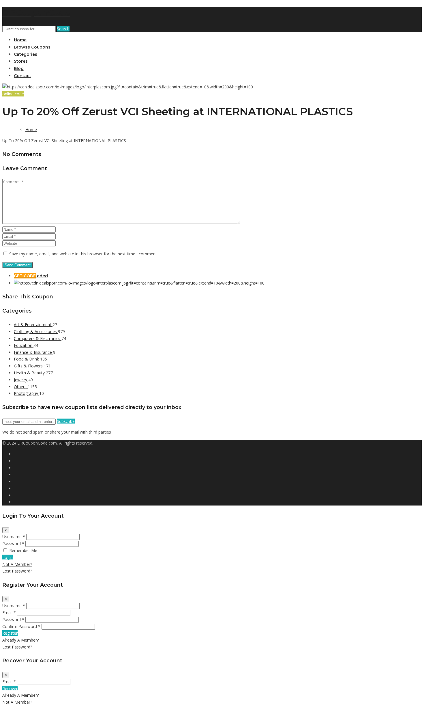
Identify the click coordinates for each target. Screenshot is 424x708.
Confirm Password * (21, 626)
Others (21, 386)
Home (20, 39)
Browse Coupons (32, 47)
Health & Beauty (30, 373)
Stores (21, 61)
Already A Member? (20, 640)
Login (7, 557)
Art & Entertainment (33, 324)
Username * (13, 536)
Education (23, 345)
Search (63, 28)
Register (10, 633)
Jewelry (21, 379)
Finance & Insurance (33, 352)
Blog (19, 68)
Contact (22, 75)
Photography (26, 393)
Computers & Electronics (37, 338)
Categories (25, 54)
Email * (9, 612)
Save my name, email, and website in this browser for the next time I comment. (83, 254)
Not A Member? (17, 564)
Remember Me (23, 550)
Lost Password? (17, 571)
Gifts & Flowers (29, 366)
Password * (13, 543)
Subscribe (66, 421)
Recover (10, 688)
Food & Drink (27, 359)
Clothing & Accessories (36, 331)
